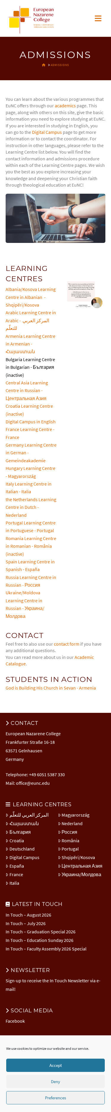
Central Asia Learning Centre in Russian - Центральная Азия (27, 390)
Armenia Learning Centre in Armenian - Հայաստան (30, 344)
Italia (14, 883)
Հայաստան (24, 823)
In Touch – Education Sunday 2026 (39, 940)
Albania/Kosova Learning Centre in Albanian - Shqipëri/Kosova (31, 297)
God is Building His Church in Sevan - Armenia (51, 688)
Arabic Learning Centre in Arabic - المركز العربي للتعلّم (31, 320)
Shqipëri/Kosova (78, 857)
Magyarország (75, 815)
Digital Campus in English (31, 422)
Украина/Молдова (81, 874)
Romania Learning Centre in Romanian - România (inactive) (31, 546)
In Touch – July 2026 (26, 923)
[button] (98, 18)
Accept (55, 1065)
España (16, 866)
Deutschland (22, 849)
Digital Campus (47, 132)
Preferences (55, 1098)
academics (65, 105)
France (16, 874)
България (20, 832)
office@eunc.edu (33, 783)
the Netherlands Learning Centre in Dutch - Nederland (31, 507)
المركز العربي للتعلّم (29, 815)
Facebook (15, 1021)
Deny (55, 1081)
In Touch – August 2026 (28, 915)
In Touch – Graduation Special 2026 (40, 932)
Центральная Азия (82, 866)
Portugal (70, 849)
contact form (66, 644)
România (70, 840)
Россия (69, 832)
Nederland (72, 823)
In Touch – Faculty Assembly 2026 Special (46, 949)
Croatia (16, 840)
